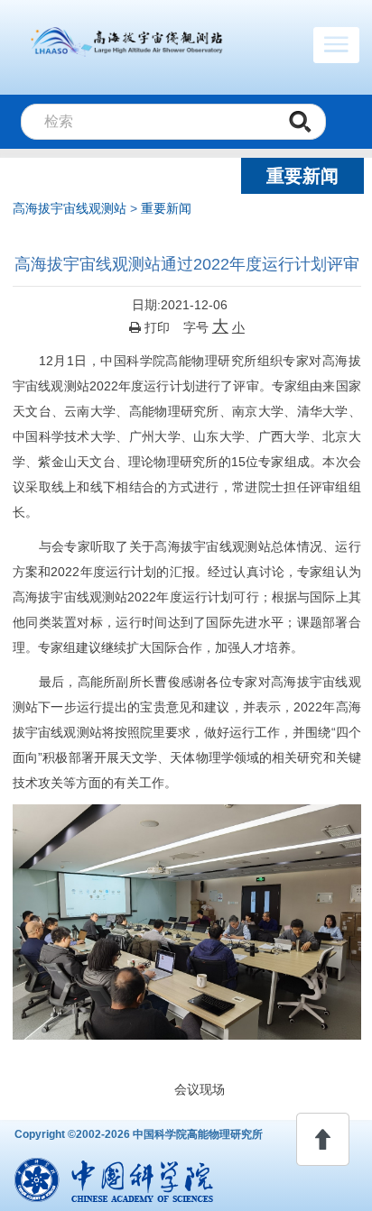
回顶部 (322, 1139)
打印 (155, 327)
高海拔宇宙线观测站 (69, 208)
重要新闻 (166, 208)
